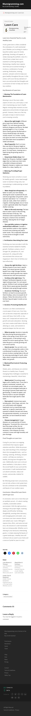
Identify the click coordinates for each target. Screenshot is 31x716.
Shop (5, 654)
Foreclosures (7, 641)
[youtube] (12, 697)
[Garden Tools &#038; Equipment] (9, 581)
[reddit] (15, 697)
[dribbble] (22, 694)
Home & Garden (8, 21)
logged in (13, 617)
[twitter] (15, 694)
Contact (6, 668)
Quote (6, 646)
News (5, 659)
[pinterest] (18, 697)
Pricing (6, 662)
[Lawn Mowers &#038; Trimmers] (9, 568)
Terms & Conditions (9, 670)
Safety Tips (7, 675)
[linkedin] (25, 694)
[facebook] (12, 694)
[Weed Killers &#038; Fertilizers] (21, 568)
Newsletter (7, 643)
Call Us (8, 690)
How (5, 657)
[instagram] (18, 694)
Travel (6, 648)
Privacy (6, 673)
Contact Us (9, 687)
